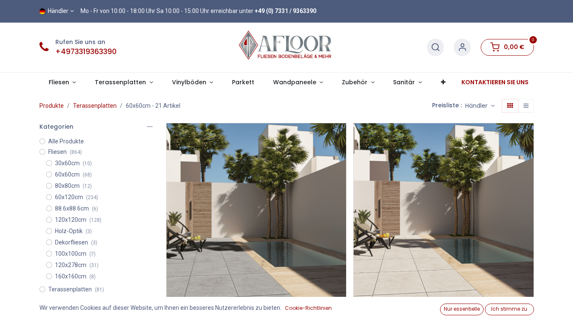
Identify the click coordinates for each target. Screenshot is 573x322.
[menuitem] (243, 82)
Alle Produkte (66, 141)
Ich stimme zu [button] (509, 308)
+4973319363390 (86, 52)
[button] (340, 136)
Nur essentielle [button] (462, 308)
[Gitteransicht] (510, 106)
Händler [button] (477, 105)
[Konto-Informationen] (462, 48)
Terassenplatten (95, 105)
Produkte (51, 105)
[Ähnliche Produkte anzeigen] (340, 174)
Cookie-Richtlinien (308, 308)
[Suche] (435, 48)
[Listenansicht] (526, 106)
